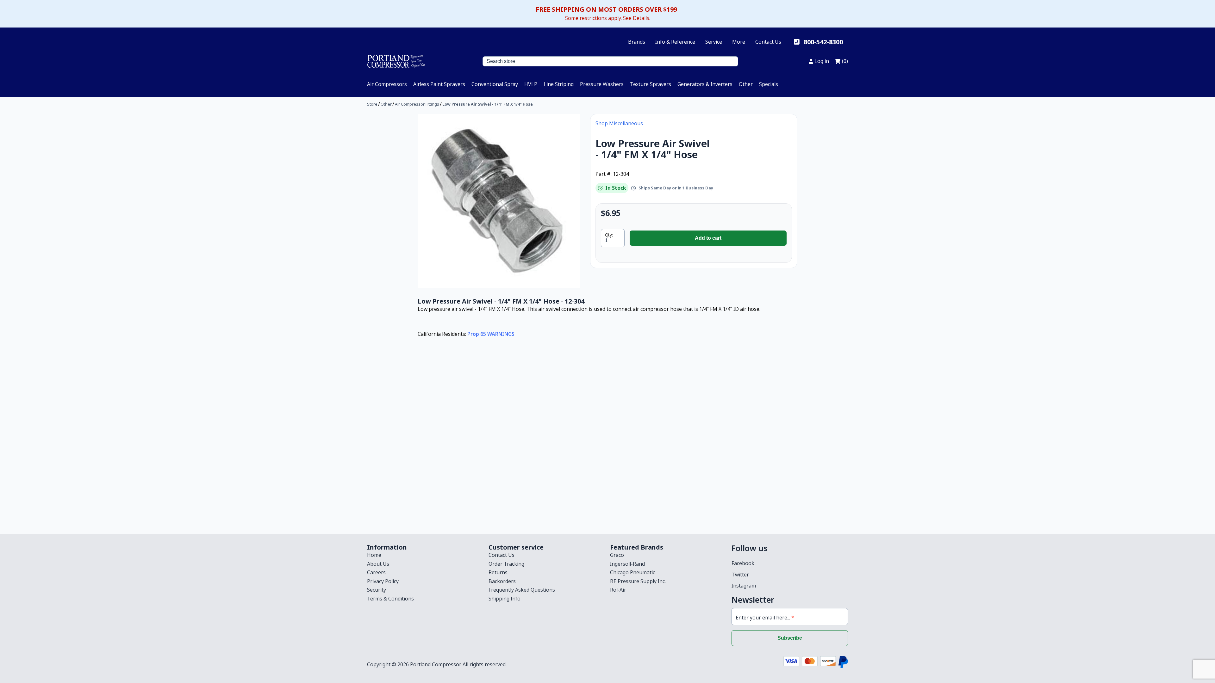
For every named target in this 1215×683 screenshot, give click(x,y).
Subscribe (789, 638)
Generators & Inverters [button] (704, 84)
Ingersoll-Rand (627, 563)
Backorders (502, 581)
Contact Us (768, 41)
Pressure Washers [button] (602, 84)
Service (713, 41)
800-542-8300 (823, 42)
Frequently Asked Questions (522, 589)
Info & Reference (675, 41)
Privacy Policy (383, 581)
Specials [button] (768, 84)
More (738, 41)
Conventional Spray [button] (494, 84)
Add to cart (708, 238)
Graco (617, 554)
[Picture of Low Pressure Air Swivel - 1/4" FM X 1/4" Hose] (499, 201)
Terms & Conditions (390, 598)
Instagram (744, 585)
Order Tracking (506, 563)
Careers (376, 572)
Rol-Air (618, 589)
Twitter (740, 574)
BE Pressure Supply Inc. (638, 581)
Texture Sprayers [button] (650, 84)
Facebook (743, 563)
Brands (636, 41)
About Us (378, 563)
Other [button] (746, 84)
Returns (498, 572)
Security (376, 589)
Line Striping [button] (559, 84)
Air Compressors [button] (387, 84)
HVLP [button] (530, 84)
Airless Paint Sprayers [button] (439, 84)
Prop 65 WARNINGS (490, 333)
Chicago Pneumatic (632, 572)
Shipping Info (504, 598)
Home (374, 554)
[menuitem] (387, 84)
